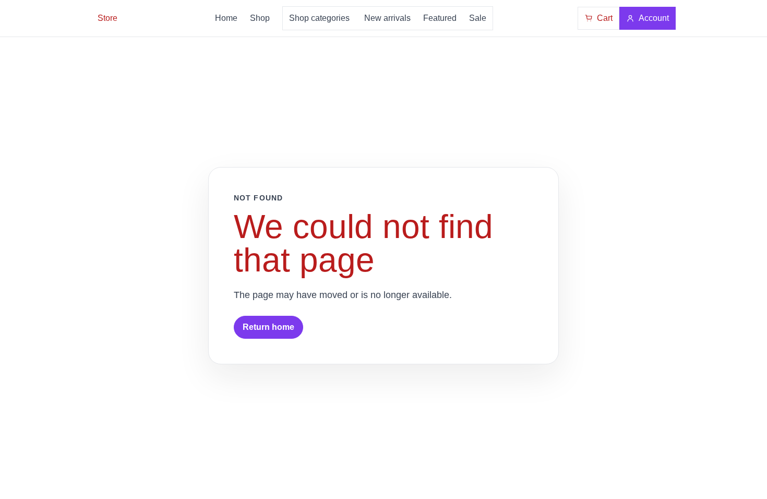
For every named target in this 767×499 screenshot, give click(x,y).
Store (107, 18)
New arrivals (387, 18)
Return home (268, 327)
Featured (440, 18)
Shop (260, 18)
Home (226, 18)
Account (654, 18)
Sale (477, 18)
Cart (605, 18)
